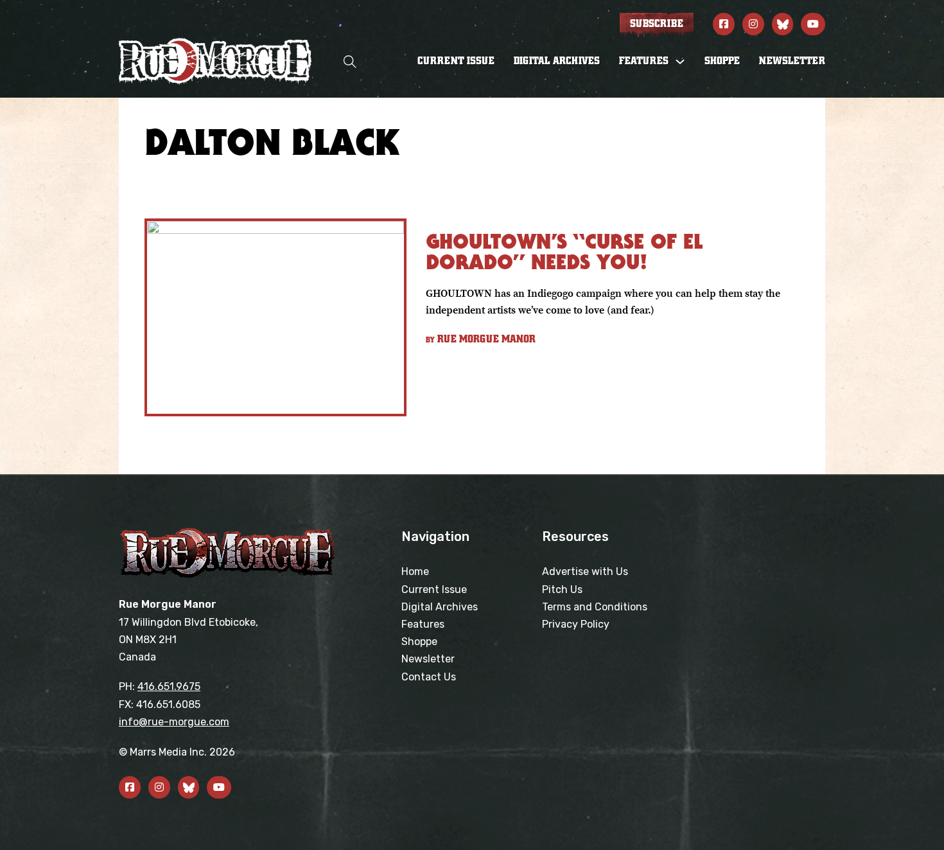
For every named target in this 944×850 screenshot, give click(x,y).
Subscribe (656, 24)
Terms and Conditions (594, 607)
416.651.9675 (168, 686)
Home (415, 571)
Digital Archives (557, 61)
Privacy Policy (575, 624)
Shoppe (722, 61)
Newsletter (792, 61)
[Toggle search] (350, 61)
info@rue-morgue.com (174, 722)
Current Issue (455, 61)
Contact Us (428, 677)
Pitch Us (562, 589)
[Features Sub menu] (680, 62)
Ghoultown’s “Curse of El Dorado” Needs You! (564, 251)
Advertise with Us (585, 571)
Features (422, 624)
